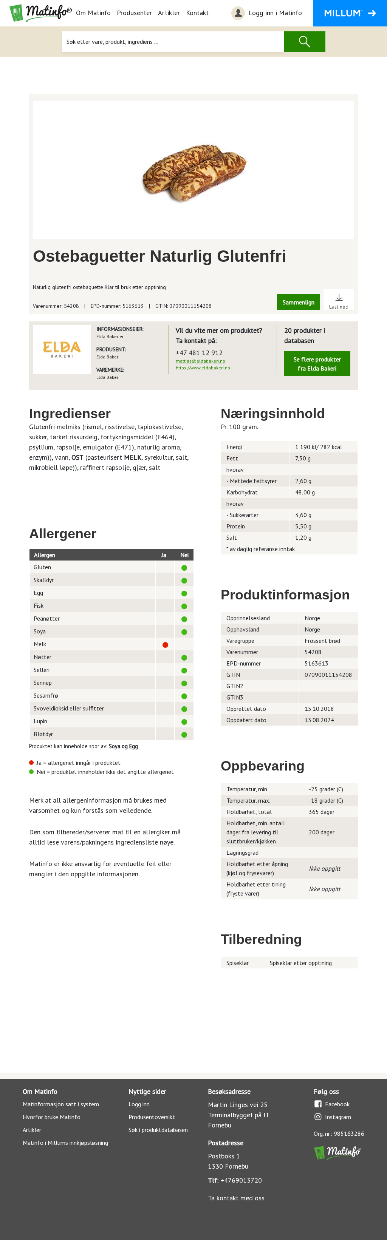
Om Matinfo (93, 12)
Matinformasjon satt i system (61, 1104)
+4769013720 (241, 1180)
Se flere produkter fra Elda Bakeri (317, 363)
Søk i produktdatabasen (158, 1129)
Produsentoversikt (151, 1117)
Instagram (338, 1117)
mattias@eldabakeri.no (200, 361)
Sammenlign (298, 302)
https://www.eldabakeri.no (203, 368)
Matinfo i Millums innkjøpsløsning (65, 1142)
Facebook (337, 1104)
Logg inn (139, 1104)
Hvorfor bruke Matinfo (51, 1117)
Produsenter (134, 12)
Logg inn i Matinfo (274, 12)
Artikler (169, 12)
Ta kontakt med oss (236, 1198)
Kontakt (197, 12)
